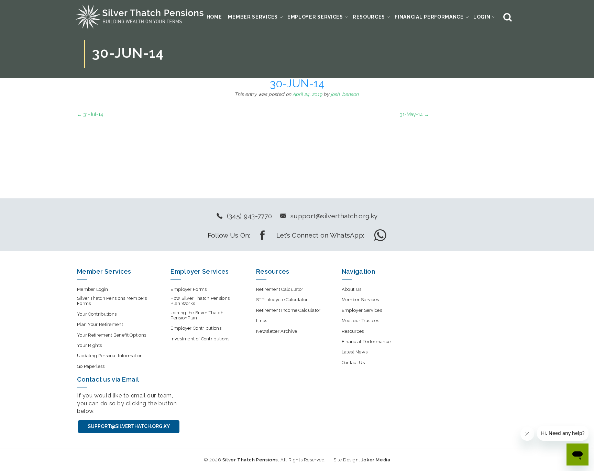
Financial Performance (429, 17)
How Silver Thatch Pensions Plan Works (200, 301)
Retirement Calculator (279, 289)
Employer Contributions (195, 328)
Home (214, 17)
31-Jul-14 (90, 114)
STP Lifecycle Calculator (282, 299)
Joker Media (375, 459)
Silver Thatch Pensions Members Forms (112, 301)
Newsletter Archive (276, 331)
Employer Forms (188, 289)
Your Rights (89, 345)
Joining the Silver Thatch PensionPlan (196, 315)
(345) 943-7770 (249, 216)
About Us (351, 289)
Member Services (253, 17)
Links (261, 320)
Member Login (92, 289)
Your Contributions (97, 314)
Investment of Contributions (199, 338)
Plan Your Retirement (100, 324)
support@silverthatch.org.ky (333, 216)
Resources (369, 17)
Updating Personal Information (110, 355)
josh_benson (345, 94)
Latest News (354, 351)
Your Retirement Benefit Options (111, 335)
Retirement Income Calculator (288, 310)
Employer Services (315, 17)
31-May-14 (414, 114)
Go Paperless (91, 366)
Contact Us (353, 362)
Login (482, 17)
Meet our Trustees (360, 320)
